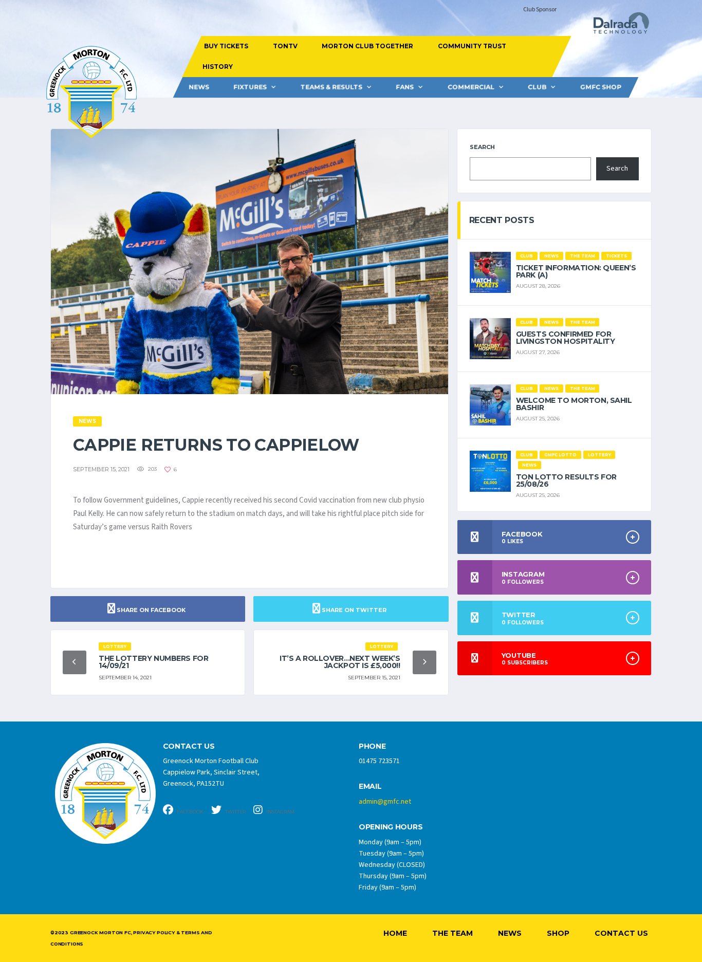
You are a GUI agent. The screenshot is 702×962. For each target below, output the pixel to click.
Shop (558, 933)
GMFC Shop (600, 87)
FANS (405, 87)
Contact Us (621, 933)
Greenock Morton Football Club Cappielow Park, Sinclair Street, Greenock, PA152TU (211, 772)
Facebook (190, 812)
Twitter (235, 812)
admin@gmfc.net (385, 802)
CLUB (537, 87)
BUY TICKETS (226, 46)
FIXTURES (250, 87)
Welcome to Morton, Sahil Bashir (574, 404)
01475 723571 (379, 761)
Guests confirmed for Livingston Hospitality (565, 337)
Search (482, 147)
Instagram (279, 812)
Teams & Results (331, 87)
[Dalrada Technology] (617, 26)
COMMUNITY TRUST (471, 46)
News (199, 87)
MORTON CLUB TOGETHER (367, 46)
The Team (452, 933)
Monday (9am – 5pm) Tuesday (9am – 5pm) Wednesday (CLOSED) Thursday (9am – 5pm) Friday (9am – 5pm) (393, 865)
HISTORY (217, 66)
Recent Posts (501, 220)
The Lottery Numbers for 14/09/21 (153, 662)
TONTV (284, 46)
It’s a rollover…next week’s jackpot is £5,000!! (340, 662)
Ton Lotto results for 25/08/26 (566, 480)
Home (395, 933)
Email (370, 786)
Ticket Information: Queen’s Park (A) (576, 271)
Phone (372, 746)
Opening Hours (390, 827)
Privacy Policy (153, 932)
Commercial (471, 87)
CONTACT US (189, 746)
